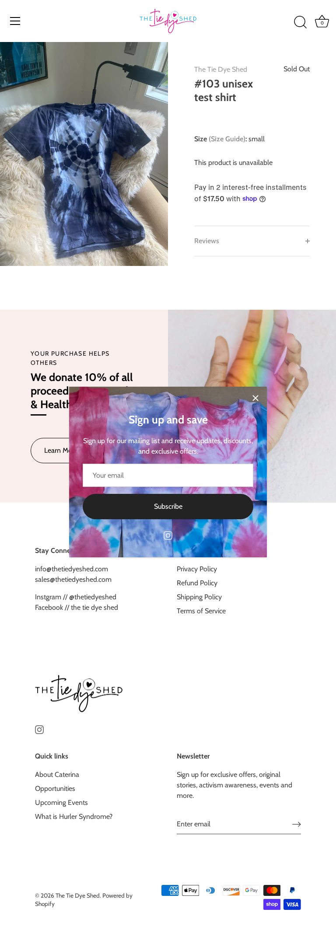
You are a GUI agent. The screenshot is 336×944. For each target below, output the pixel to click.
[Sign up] (296, 824)
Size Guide (227, 139)
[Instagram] (168, 535)
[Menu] (15, 21)
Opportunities (55, 788)
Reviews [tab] (206, 241)
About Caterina (57, 774)
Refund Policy (197, 583)
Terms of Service (201, 611)
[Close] (255, 398)
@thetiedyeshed (91, 597)
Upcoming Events (61, 802)
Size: (220, 139)
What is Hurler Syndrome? (73, 816)
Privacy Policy (197, 569)
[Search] (300, 22)
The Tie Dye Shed (220, 69)
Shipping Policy (199, 597)
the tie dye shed (94, 607)
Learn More (61, 450)
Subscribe (168, 506)
